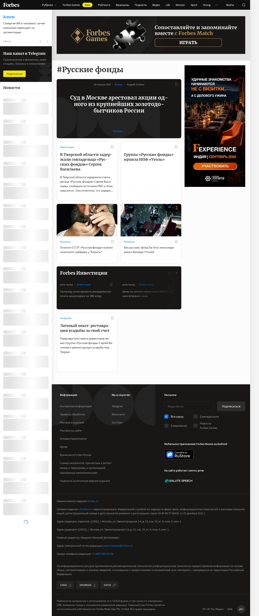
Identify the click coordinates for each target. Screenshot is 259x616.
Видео (156, 5)
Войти (230, 5)
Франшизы (122, 5)
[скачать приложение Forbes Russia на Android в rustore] (178, 455)
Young (206, 5)
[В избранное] (176, 84)
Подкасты (141, 5)
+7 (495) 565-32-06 (102, 554)
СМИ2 (63, 585)
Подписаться (231, 406)
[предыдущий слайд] (170, 273)
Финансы (65, 241)
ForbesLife (65, 318)
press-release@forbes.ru (118, 545)
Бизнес (119, 84)
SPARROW (85, 585)
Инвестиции (67, 147)
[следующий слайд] (176, 273)
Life (168, 5)
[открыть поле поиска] (243, 5)
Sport (194, 5)
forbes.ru (93, 501)
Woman (180, 5)
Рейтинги (104, 5)
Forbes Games (76, 5)
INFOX (107, 585)
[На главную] (11, 5)
